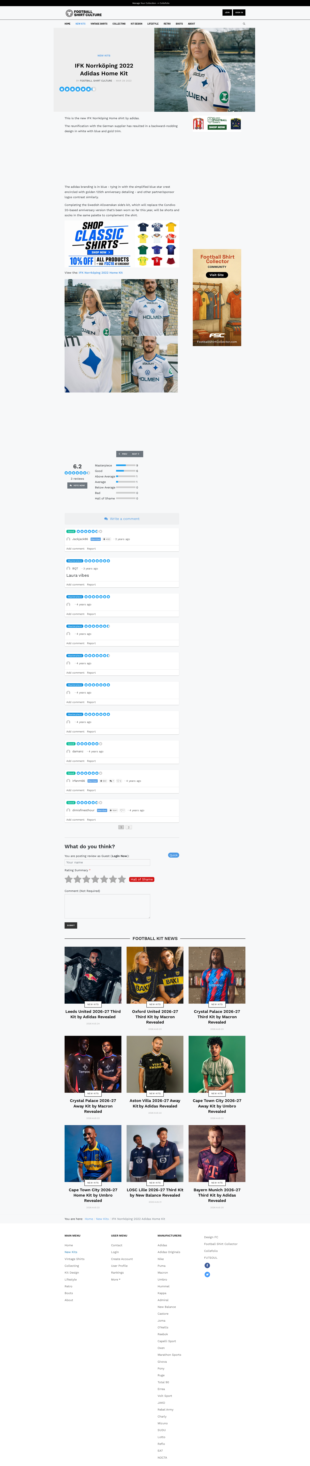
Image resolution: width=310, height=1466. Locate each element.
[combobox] (244, 24)
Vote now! (79, 485)
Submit (71, 925)
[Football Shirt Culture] (84, 13)
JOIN (227, 12)
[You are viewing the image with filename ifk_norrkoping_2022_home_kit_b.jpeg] (149, 307)
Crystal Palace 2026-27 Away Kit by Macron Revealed (93, 1106)
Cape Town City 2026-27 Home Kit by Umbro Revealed (93, 1195)
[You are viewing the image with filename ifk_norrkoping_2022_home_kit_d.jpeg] (149, 364)
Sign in (239, 12)
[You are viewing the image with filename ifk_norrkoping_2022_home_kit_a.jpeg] (93, 307)
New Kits (93, 1004)
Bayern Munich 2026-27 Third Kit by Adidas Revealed (217, 1195)
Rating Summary (78, 870)
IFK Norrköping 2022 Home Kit (101, 272)
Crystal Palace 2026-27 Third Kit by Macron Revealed (217, 1017)
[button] (122, 1279)
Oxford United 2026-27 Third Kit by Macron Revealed (155, 1017)
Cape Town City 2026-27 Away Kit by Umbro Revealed (217, 1106)
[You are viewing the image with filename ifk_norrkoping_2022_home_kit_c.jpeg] (93, 364)
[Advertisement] (122, 159)
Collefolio (165, 3)
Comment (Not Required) (82, 891)
